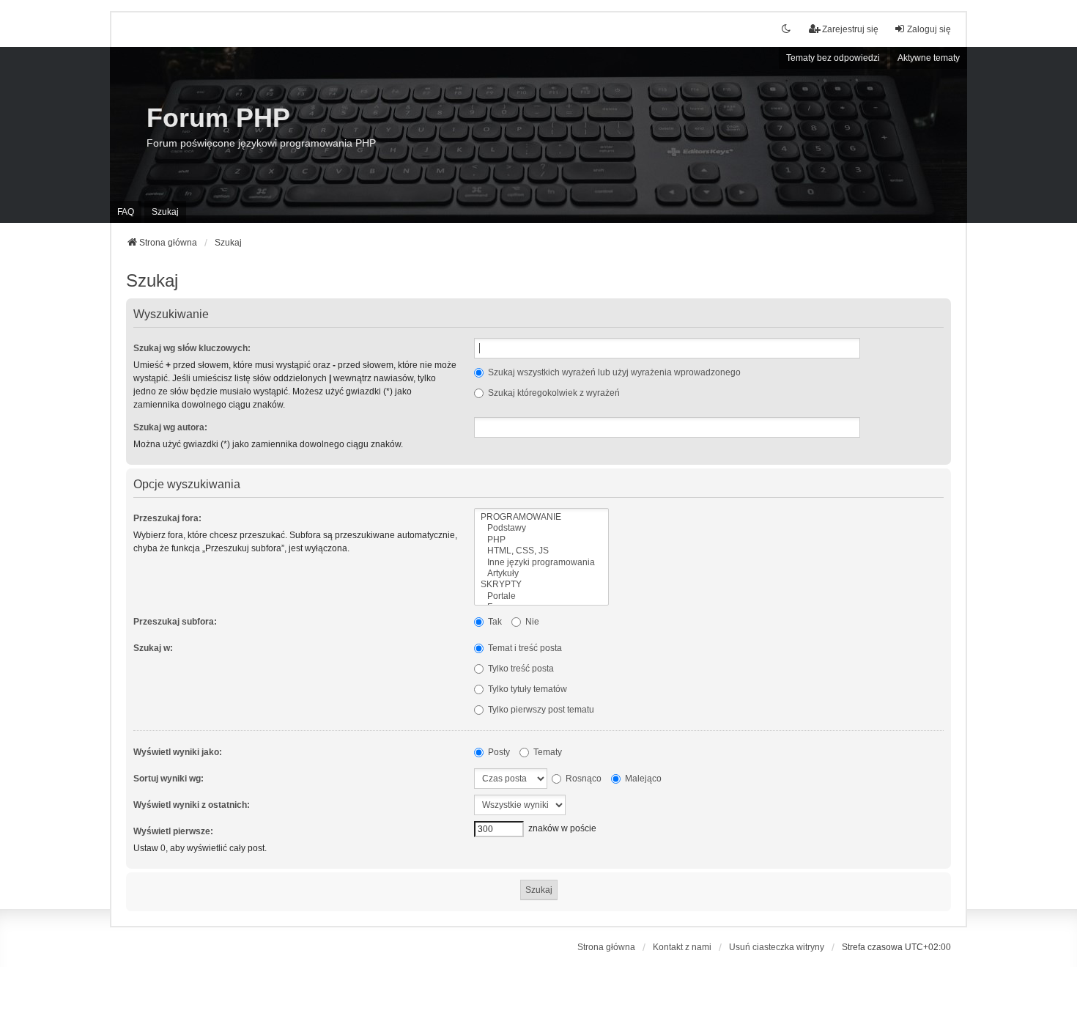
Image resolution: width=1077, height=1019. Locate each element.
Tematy (546, 752)
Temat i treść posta (524, 648)
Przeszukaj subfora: (175, 622)
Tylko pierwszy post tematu (540, 710)
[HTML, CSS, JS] (541, 550)
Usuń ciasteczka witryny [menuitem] (776, 947)
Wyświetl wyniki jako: (177, 752)
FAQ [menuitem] (125, 212)
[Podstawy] (541, 528)
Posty (498, 752)
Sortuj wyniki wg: (168, 778)
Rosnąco (582, 778)
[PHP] (541, 539)
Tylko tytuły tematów (526, 689)
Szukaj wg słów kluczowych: (192, 348)
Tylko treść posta (520, 668)
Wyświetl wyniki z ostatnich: (191, 805)
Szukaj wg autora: (170, 427)
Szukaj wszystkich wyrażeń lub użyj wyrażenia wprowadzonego (613, 372)
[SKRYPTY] (541, 584)
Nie (531, 622)
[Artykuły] (541, 573)
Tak (494, 622)
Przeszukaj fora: (167, 518)
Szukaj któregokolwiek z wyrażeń (553, 393)
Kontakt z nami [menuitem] (682, 947)
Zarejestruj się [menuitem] (850, 29)
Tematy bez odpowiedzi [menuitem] (833, 58)
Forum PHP (218, 118)
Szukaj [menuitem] (165, 212)
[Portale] (541, 596)
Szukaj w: (153, 648)
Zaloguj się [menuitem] (929, 29)
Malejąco (642, 778)
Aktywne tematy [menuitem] (929, 58)
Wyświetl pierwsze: (173, 831)
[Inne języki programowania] (541, 562)
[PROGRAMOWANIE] (541, 517)
